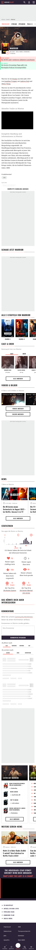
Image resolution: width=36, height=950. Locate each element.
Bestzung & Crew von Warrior (11, 349)
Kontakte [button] (14, 645)
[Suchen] (24, 2)
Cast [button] (11, 354)
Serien (8, 19)
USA (4, 177)
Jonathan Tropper (10, 81)
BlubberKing (14, 788)
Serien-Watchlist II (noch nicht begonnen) (17, 809)
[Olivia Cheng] (21, 362)
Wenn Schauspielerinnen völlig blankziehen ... (17, 784)
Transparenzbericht (24, 931)
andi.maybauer (15, 803)
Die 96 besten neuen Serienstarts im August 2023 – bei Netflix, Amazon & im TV (14, 509)
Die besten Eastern (9, 591)
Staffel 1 (8, 339)
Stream (14, 24)
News (4, 479)
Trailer (30, 24)
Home (3, 19)
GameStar (21, 935)
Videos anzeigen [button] (18, 409)
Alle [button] (7, 645)
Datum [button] (8, 653)
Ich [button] (29, 645)
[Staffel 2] (22, 328)
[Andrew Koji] (7, 362)
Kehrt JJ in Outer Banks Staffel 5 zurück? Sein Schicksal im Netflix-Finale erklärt (14, 852)
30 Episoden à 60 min (9, 186)
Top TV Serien (14, 800)
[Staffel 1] (7, 328)
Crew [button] (24, 354)
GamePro (6, 940)
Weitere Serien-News (11, 826)
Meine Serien (14, 792)
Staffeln (12, 53)
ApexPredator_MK (16, 795)
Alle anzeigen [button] (18, 379)
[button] (5, 948)
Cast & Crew (7, 343)
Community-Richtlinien (24, 617)
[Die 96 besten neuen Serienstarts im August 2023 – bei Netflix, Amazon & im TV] (14, 494)
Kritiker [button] (22, 645)
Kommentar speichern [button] (18, 638)
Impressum (7, 927)
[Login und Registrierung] (29, 2)
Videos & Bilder (9, 385)
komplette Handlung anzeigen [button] (18, 189)
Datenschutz (7, 931)
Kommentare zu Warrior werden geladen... (15, 623)
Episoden (22, 24)
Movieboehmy (14, 813)
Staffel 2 (22, 339)
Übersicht (6, 24)
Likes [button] (18, 653)
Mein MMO (21, 940)
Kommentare (7, 611)
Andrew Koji (24, 81)
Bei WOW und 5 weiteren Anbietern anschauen (18, 60)
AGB (19, 927)
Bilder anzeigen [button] (18, 414)
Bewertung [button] (28, 653)
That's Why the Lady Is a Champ (18, 876)
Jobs (5, 935)
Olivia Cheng (5, 84)
